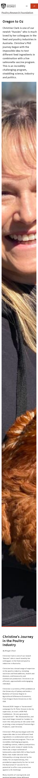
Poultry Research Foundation (17, 12)
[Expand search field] (34, 6)
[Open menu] (26, 6)
